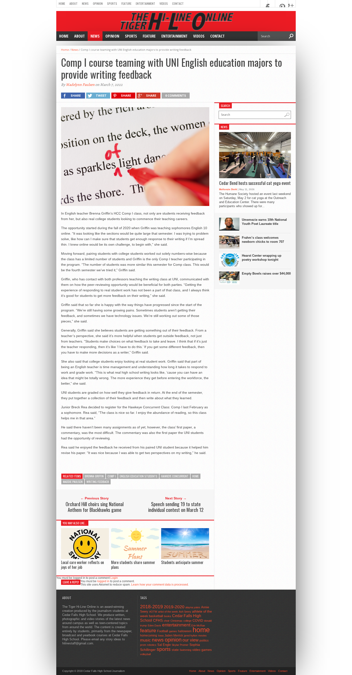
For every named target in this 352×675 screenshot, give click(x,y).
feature (148, 630)
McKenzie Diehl (228, 189)
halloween (185, 631)
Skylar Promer (180, 644)
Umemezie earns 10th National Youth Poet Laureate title (264, 222)
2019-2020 (174, 606)
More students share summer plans (133, 564)
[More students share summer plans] (135, 558)
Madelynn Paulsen (80, 84)
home (195, 476)
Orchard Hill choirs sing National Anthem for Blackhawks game (95, 507)
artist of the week (168, 611)
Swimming (185, 649)
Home (62, 3)
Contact (178, 3)
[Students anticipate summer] (185, 558)
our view (190, 640)
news (158, 640)
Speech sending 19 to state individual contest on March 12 (176, 507)
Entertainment (145, 3)
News (85, 3)
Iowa (161, 635)
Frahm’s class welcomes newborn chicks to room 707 (263, 239)
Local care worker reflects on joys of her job (82, 564)
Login (114, 578)
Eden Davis (154, 625)
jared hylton (190, 635)
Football (162, 631)
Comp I (112, 476)
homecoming (148, 635)
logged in (103, 581)
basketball (156, 616)
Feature (126, 3)
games (173, 631)
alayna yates (192, 607)
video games (202, 650)
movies (202, 635)
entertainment (176, 624)
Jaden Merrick (174, 635)
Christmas (176, 620)
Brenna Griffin (94, 476)
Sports (112, 3)
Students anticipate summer (182, 562)
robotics (151, 644)
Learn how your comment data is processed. (160, 584)
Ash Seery (185, 611)
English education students (138, 476)
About (73, 3)
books (167, 616)
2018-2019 (151, 606)
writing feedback (97, 482)
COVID (198, 620)
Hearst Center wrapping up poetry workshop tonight (261, 257)
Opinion (98, 3)
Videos (163, 3)
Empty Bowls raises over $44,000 (266, 273)
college (187, 620)
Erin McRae (198, 625)
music (145, 640)
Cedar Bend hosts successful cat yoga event (255, 183)
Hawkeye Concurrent (174, 476)
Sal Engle (164, 645)
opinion (173, 640)
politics (204, 640)
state (175, 650)
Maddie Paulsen (73, 482)
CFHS (158, 620)
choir (167, 620)
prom (143, 644)
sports (164, 649)
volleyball (145, 654)
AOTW (153, 611)
